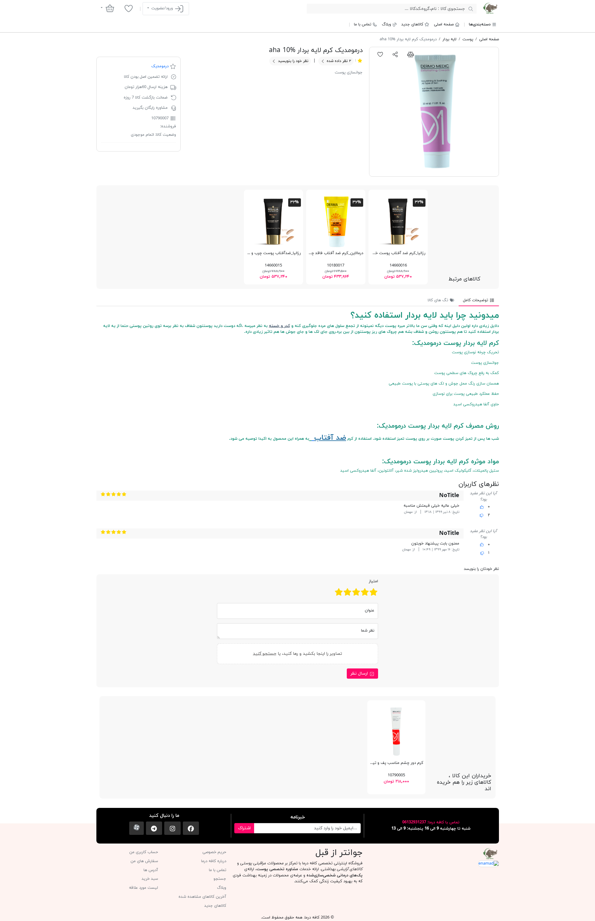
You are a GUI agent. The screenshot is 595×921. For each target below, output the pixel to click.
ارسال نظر (359, 673)
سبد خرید (150, 879)
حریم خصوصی (214, 852)
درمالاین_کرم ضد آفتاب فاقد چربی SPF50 (328, 253)
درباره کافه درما (213, 861)
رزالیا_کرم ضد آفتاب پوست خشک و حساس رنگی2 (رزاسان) (375, 253)
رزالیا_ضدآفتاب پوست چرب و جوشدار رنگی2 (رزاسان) (256, 253)
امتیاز (373, 581)
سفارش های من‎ (144, 861)
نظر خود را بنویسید (292, 61)
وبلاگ (386, 24)
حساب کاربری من (143, 852)
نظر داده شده (338, 61)
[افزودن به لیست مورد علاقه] (380, 54)
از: (415, 512)
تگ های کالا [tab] (438, 300)
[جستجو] (470, 8)
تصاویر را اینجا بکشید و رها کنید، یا (297, 654)
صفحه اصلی (444, 24)
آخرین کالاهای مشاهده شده (202, 897)
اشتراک (244, 828)
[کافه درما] (490, 8)
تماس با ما (362, 24)
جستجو (220, 879)
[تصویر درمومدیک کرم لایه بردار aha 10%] (434, 111)
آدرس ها (150, 870)
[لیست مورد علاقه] (128, 8)
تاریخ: (455, 512)
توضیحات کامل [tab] (476, 300)
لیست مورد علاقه (143, 888)
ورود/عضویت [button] (162, 8)
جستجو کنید (264, 654)
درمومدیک (160, 66)
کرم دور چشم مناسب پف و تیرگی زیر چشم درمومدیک (377, 763)
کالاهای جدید (412, 24)
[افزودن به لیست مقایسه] (410, 54)
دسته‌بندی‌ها (480, 24)
